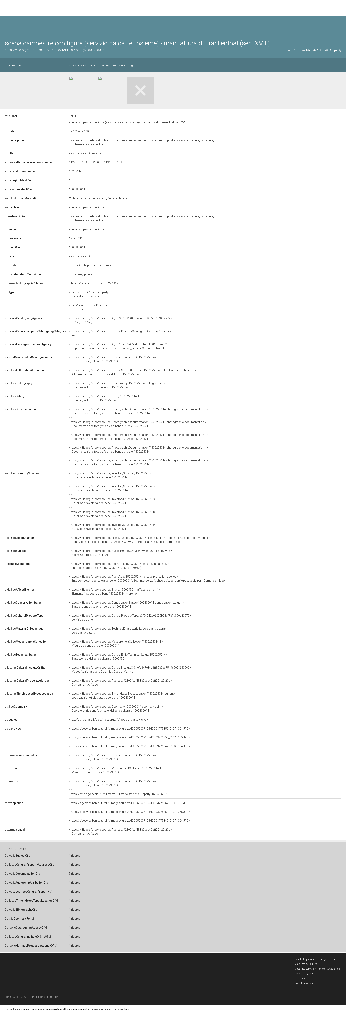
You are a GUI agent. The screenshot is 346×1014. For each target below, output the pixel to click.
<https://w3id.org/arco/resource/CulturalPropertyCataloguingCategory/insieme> (120, 333)
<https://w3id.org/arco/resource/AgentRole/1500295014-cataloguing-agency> (119, 565)
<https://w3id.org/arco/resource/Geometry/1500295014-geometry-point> (116, 708)
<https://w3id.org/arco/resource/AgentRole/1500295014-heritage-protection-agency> (147, 578)
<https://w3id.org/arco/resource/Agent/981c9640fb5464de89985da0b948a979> (120, 320)
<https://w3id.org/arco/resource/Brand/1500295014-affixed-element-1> (114, 591)
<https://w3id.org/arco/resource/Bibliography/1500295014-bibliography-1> (117, 385)
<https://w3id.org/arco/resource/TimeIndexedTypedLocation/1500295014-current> (122, 695)
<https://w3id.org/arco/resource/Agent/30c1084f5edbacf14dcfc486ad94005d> (120, 346)
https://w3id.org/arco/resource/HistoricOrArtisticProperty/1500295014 (54, 50)
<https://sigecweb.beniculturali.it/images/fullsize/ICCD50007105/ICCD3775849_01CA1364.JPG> (129, 746)
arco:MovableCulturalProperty (88, 307)
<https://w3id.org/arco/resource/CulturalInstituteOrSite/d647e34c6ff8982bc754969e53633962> (130, 669)
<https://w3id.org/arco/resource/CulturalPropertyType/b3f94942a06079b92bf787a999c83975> (130, 617)
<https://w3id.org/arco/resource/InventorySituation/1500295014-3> (112, 501)
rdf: (9, 292)
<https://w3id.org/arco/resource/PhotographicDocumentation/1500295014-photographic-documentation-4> (138, 449)
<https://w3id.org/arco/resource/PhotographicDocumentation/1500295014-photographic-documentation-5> (138, 462)
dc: (9, 131)
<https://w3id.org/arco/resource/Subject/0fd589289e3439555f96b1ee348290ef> (120, 552)
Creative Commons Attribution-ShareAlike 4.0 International (54, 1009)
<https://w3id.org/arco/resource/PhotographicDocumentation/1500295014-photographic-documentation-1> (138, 411)
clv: (16, 706)
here (126, 1009)
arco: (20, 171)
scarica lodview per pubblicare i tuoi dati (32, 997)
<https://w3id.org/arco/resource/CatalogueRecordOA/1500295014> (112, 359)
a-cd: (22, 198)
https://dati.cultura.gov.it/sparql (320, 959)
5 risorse (74, 873)
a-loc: (25, 667)
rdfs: (14, 65)
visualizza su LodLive (306, 964)
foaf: (14, 803)
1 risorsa (74, 855)
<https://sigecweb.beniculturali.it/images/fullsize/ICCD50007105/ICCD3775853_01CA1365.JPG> (129, 737)
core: (15, 216)
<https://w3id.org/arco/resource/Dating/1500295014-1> (105, 398)
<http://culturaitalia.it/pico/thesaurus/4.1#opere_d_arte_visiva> (108, 719)
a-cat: (29, 357)
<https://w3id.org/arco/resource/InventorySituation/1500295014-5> (112, 526)
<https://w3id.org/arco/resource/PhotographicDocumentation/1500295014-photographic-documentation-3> (138, 436)
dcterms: (24, 283)
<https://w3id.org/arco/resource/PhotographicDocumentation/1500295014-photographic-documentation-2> (138, 424)
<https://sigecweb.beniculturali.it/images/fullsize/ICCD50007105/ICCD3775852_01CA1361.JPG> (129, 728)
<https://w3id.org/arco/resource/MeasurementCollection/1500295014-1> (116, 643)
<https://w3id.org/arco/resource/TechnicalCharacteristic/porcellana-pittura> (117, 630)
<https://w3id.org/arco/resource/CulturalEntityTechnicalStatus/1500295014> (118, 656)
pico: (23, 274)
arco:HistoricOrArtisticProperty (88, 294)
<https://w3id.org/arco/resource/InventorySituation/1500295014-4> (112, 514)
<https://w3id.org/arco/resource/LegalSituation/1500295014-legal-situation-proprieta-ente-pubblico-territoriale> (139, 539)
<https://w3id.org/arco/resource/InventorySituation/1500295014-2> (112, 488)
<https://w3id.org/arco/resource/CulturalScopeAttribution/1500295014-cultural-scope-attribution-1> (132, 372)
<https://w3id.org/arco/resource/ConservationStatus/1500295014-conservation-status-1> (126, 604)
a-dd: (20, 589)
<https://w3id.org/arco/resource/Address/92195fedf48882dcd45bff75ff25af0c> (120, 682)
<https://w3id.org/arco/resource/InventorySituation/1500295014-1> (112, 475)
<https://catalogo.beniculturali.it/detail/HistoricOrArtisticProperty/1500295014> (119, 794)
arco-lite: (28, 162)
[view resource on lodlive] (339, 26)
